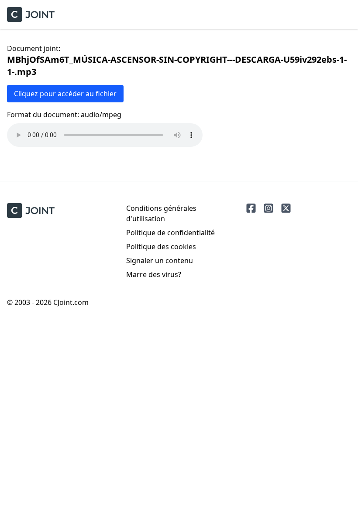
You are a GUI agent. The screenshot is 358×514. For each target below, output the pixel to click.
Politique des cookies (161, 246)
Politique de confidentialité (170, 232)
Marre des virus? (153, 274)
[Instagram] (268, 208)
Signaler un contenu (159, 260)
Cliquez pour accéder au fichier (65, 93)
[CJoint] (31, 210)
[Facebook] (251, 208)
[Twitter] (286, 208)
